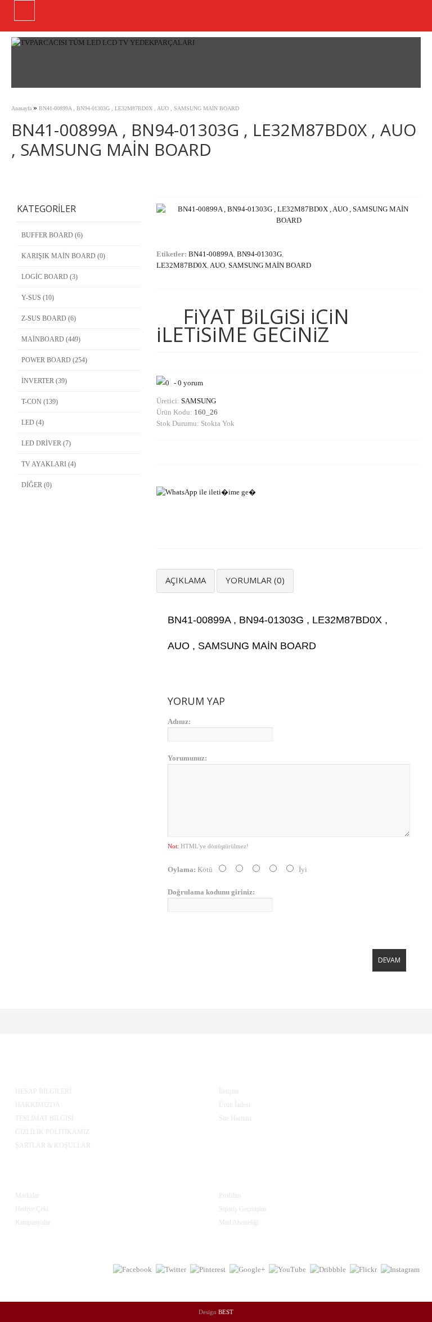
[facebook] (132, 1269)
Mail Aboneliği (239, 1222)
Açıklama (185, 580)
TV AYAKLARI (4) (48, 464)
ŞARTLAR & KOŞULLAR (53, 1145)
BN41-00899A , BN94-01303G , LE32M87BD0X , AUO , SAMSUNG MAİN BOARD (139, 108)
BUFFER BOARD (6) (52, 235)
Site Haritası (235, 1118)
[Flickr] (363, 1269)
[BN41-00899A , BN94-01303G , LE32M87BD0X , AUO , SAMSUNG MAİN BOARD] (288, 220)
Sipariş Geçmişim (242, 1209)
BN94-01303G (259, 254)
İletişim (228, 1091)
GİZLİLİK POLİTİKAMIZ (52, 1132)
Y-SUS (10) (37, 298)
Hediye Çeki (31, 1209)
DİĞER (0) (36, 485)
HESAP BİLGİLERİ (43, 1091)
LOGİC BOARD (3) (49, 277)
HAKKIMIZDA (37, 1105)
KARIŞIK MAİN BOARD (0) (63, 256)
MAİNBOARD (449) (50, 339)
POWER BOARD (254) (54, 360)
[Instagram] (400, 1269)
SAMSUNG (198, 401)
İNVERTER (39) (44, 381)
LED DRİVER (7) (46, 443)
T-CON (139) (39, 402)
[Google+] (247, 1269)
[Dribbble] (328, 1269)
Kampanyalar (33, 1222)
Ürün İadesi (234, 1105)
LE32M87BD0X (181, 265)
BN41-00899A (210, 254)
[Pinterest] (208, 1269)
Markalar (27, 1195)
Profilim (230, 1195)
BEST (225, 1311)
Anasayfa (21, 108)
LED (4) (32, 422)
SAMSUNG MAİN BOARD (269, 265)
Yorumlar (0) (255, 580)
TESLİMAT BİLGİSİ (44, 1118)
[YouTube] (287, 1269)
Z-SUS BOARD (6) (48, 318)
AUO (217, 265)
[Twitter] (171, 1269)
